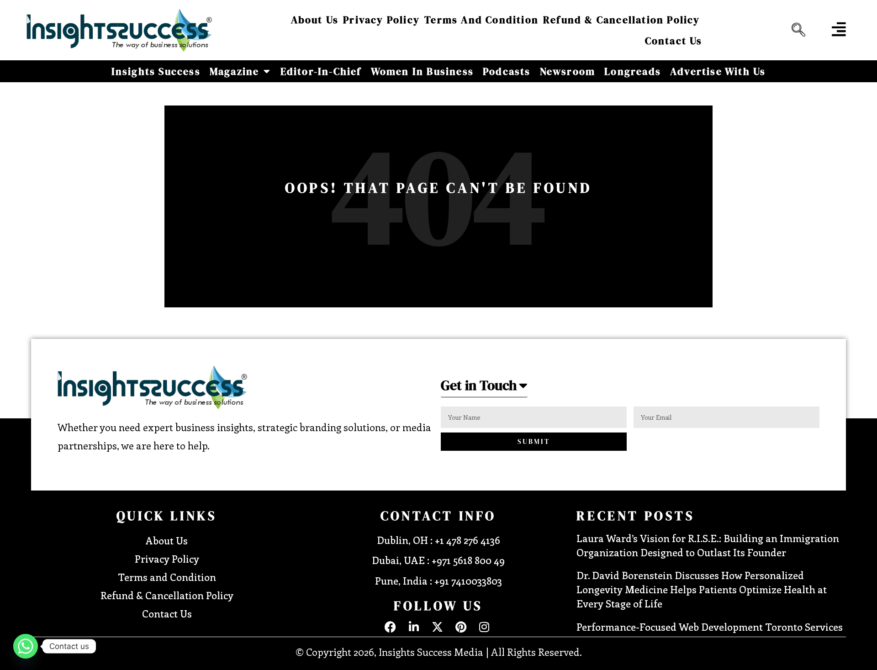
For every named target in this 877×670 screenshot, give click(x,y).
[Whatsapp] (25, 646)
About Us (315, 19)
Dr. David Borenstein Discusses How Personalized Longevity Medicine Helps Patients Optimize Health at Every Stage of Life (701, 589)
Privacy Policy (381, 19)
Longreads (632, 71)
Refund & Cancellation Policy (621, 19)
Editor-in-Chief (321, 71)
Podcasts (507, 71)
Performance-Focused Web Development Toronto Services (709, 626)
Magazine (234, 71)
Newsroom (568, 71)
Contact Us (674, 40)
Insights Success (156, 71)
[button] (796, 30)
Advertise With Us (718, 71)
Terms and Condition (481, 19)
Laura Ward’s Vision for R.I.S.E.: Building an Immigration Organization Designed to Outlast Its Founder (707, 545)
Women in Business (422, 71)
